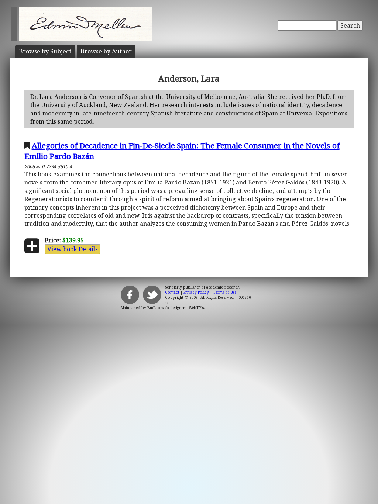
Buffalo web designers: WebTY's (175, 307)
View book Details (72, 249)
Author (106, 51)
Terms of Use (224, 292)
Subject (45, 51)
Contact (172, 292)
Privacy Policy (196, 292)
